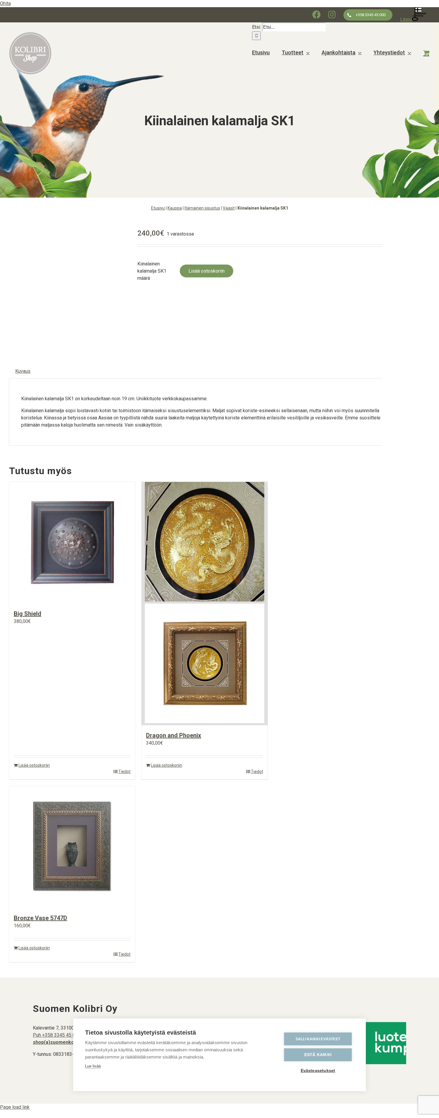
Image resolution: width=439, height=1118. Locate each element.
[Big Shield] (72, 543)
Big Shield (27, 613)
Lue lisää (93, 1066)
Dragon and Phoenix (173, 735)
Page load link (15, 1107)
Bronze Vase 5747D (40, 918)
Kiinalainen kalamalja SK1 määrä (151, 271)
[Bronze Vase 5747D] (72, 847)
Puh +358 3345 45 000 (57, 1035)
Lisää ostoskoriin (206, 271)
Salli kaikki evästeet (318, 1039)
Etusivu (158, 208)
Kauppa (175, 208)
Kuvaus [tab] (22, 371)
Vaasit (229, 208)
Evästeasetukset (318, 1070)
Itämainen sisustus (202, 208)
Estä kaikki (317, 1055)
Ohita (5, 3)
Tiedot (124, 771)
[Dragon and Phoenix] (204, 603)
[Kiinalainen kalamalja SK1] (68, 285)
